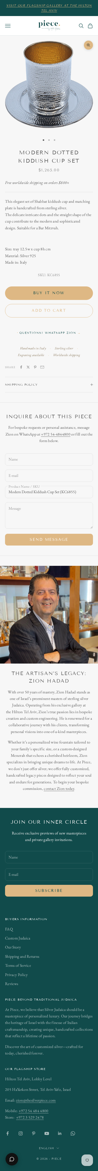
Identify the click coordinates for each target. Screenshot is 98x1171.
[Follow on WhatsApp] (72, 1133)
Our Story (13, 947)
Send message (49, 539)
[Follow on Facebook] (7, 1133)
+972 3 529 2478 (30, 1117)
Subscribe (49, 890)
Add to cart (49, 310)
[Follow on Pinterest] (33, 1133)
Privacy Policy (16, 974)
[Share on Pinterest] (35, 367)
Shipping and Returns (22, 956)
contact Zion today (59, 788)
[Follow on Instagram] (20, 1133)
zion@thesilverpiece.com (36, 1100)
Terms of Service (18, 965)
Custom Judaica (17, 938)
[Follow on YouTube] (46, 1133)
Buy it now (49, 293)
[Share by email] (42, 367)
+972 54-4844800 (55, 434)
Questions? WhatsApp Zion (50, 333)
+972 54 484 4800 (33, 1110)
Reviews (11, 983)
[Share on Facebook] (21, 367)
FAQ (9, 929)
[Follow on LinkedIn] (59, 1133)
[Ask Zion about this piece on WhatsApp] (12, 1159)
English (46, 1148)
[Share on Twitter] (28, 367)
